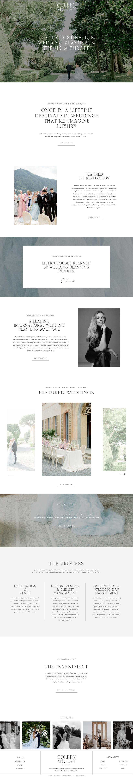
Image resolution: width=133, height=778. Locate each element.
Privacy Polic (68, 775)
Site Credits (80, 775)
